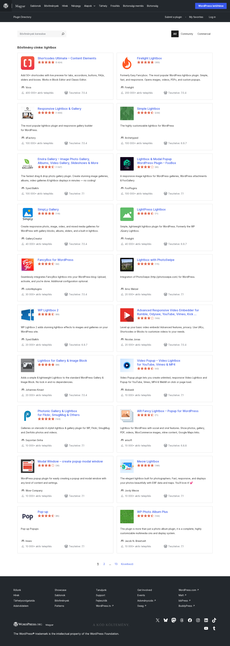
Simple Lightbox (148, 108)
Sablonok (60, 595)
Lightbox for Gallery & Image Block (62, 360)
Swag (141, 605)
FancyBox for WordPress (55, 260)
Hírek (16, 595)
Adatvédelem (20, 605)
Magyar (50, 624)
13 (116, 564)
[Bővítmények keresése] (63, 34)
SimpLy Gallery (48, 209)
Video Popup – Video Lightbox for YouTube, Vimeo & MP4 (158, 362)
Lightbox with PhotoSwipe (155, 260)
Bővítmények (62, 600)
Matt (183, 595)
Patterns (59, 605)
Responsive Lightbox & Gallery (59, 108)
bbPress (185, 600)
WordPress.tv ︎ (105, 605)
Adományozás (146, 600)
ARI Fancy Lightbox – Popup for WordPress (168, 411)
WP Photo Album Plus (152, 512)
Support (100, 595)
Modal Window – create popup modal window (70, 461)
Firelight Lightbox (149, 58)
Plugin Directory (22, 17)
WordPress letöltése (210, 5)
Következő (127, 564)
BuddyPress (187, 605)
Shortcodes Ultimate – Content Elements (67, 58)
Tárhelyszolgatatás (24, 600)
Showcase (60, 590)
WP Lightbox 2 (48, 310)
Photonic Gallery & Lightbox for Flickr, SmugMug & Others (59, 413)
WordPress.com (189, 590)
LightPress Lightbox (151, 209)
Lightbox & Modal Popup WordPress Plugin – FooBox (156, 161)
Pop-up (43, 512)
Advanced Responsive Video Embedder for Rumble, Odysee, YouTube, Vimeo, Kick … (168, 312)
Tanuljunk (101, 590)
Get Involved (144, 590)
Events (141, 595)
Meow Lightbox (148, 461)
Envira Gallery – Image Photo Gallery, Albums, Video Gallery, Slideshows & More (68, 161)
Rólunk (17, 590)
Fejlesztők (101, 600)
